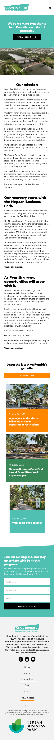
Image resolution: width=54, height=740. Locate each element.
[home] (16, 7)
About (27, 673)
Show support (27, 698)
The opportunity (27, 679)
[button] (49, 7)
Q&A (27, 685)
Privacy (27, 706)
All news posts (27, 375)
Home (27, 667)
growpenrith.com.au (12, 712)
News (27, 691)
